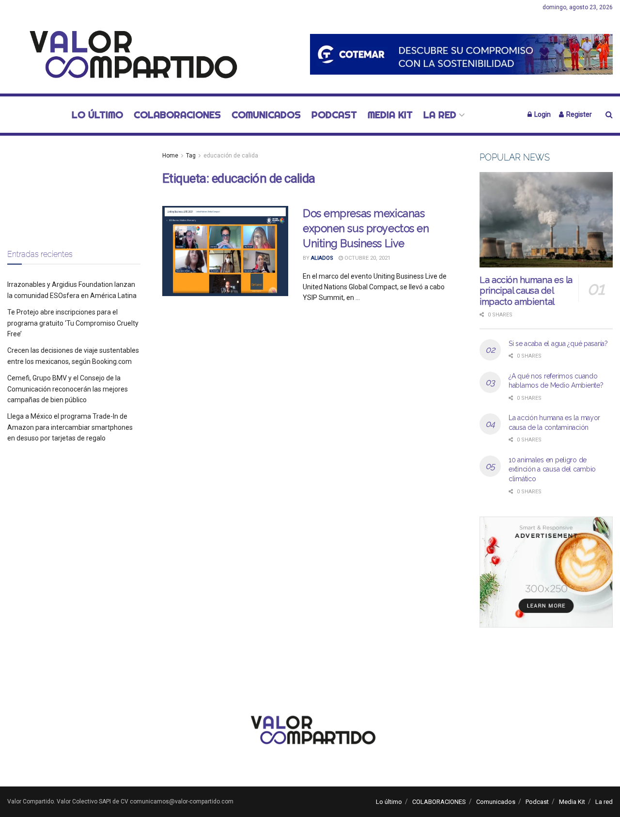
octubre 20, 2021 (366, 258)
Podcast (334, 115)
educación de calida (230, 155)
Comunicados (266, 115)
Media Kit (390, 115)
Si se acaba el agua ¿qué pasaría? (558, 343)
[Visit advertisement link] (461, 54)
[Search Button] (609, 114)
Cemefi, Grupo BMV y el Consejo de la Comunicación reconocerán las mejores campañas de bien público (67, 389)
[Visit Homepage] (128, 54)
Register (578, 114)
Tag (191, 155)
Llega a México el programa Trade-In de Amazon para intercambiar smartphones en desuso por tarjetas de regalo (70, 427)
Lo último (97, 115)
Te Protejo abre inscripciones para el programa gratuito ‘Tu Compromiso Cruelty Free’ (73, 323)
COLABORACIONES (177, 115)
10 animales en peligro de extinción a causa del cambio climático (552, 469)
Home (170, 155)
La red (439, 115)
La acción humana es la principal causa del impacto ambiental (526, 291)
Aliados (322, 258)
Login (542, 114)
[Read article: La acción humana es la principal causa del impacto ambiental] (546, 219)
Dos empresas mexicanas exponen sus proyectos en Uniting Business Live (366, 228)
